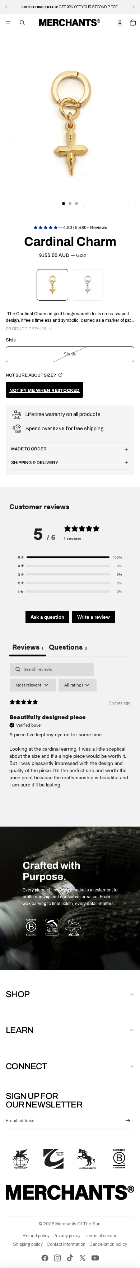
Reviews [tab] (27, 646)
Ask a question (47, 616)
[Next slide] (133, 7)
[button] (70, 557)
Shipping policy (28, 1244)
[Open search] (22, 22)
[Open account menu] (119, 22)
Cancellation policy (108, 1244)
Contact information (66, 1244)
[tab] (68, 647)
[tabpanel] (70, 731)
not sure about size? (31, 375)
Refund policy (36, 1235)
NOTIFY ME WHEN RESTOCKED (44, 390)
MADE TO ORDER (29, 448)
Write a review (93, 616)
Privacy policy (66, 1235)
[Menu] (8, 22)
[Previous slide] (6, 7)
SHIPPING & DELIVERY (34, 462)
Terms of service (100, 1235)
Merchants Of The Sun (78, 1223)
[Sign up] (128, 1121)
